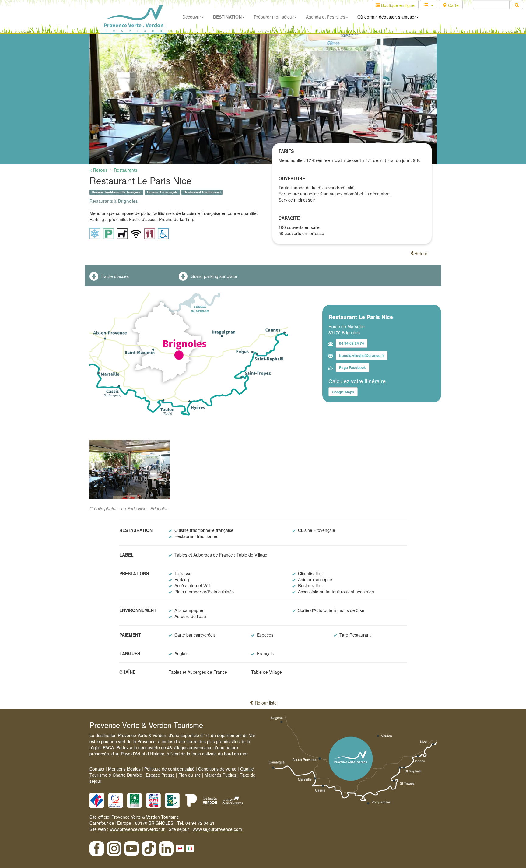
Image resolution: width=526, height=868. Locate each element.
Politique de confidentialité (169, 769)
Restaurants (125, 170)
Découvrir (191, 17)
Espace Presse (160, 775)
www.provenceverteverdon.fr (137, 829)
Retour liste (265, 703)
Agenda (325, 17)
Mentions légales (124, 769)
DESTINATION (227, 17)
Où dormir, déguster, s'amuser (386, 17)
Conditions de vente (217, 769)
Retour (420, 253)
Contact (96, 769)
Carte (453, 5)
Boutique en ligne (397, 5)
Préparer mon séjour (274, 17)
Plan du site (189, 775)
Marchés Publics (220, 775)
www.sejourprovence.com (217, 829)
